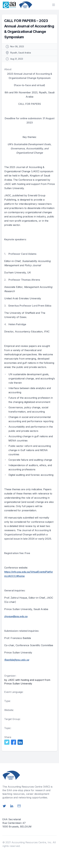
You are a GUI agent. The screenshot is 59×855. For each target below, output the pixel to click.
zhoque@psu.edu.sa (16, 616)
